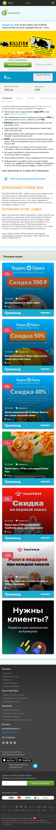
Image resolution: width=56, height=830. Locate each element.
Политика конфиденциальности (17, 720)
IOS (37, 106)
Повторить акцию (18, 64)
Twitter (11, 742)
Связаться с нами (9, 732)
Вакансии (7, 680)
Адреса (19, 98)
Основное (7, 98)
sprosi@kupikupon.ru (11, 728)
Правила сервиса (10, 683)
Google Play (25, 760)
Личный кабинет (53, 3)
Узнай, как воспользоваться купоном (28, 178)
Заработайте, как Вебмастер (15, 698)
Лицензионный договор (13, 713)
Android (46, 106)
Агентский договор (11, 710)
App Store (9, 760)
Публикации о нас (11, 676)
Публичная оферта (11, 716)
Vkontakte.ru (7, 742)
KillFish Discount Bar (18, 114)
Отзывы (30, 98)
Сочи (28, 3)
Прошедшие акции (11, 701)
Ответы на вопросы (11, 686)
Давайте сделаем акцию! (13, 695)
